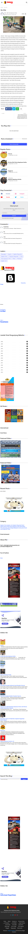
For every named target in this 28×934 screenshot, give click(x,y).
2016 (14, 365)
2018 (14, 360)
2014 (14, 369)
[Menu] (2, 2)
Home (2, 7)
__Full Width (14, 923)
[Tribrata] (3, 154)
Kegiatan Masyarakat (17, 254)
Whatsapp (17, 108)
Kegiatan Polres (4, 256)
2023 (14, 348)
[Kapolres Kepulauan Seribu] (3, 180)
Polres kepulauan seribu (6, 258)
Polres (21, 256)
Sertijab (4, 529)
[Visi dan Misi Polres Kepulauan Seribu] (3, 163)
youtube (8, 197)
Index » (1, 320)
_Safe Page (6, 926)
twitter (22, 197)
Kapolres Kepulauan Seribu (14, 179)
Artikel (3, 311)
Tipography (13, 928)
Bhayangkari (3, 254)
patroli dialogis (11, 527)
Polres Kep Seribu (4, 527)
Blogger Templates (11, 930)
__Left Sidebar (6, 923)
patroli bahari (22, 526)
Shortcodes (19, 928)
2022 (14, 351)
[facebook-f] (11, 915)
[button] (26, 2)
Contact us (14, 921)
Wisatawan (19, 258)
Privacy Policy (21, 921)
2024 (14, 346)
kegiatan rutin (4, 261)
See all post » (3, 309)
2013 (14, 372)
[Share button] (21, 108)
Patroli (23, 525)
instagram (22, 193)
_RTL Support (21, 926)
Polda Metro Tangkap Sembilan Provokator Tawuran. (10, 696)
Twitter (13, 108)
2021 (14, 353)
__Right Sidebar (21, 923)
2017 (14, 363)
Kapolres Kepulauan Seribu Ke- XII (7, 741)
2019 (14, 358)
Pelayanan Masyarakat (13, 256)
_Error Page (13, 926)
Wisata (14, 258)
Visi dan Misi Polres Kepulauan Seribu (17, 162)
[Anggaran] (3, 171)
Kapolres (9, 254)
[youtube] (15, 915)
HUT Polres (8, 529)
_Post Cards (7, 924)
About (9, 921)
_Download (20, 924)
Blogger (7, 928)
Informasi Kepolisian (8, 811)
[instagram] (17, 915)
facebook (8, 193)
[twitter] (13, 915)
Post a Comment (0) (14, 144)
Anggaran (10, 171)
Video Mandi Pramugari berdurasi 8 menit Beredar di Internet (12, 685)
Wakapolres (16, 527)
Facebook (9, 108)
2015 (14, 367)
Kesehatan (4, 322)
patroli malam (7, 526)
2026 (14, 341)
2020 (14, 355)
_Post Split (14, 924)
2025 (14, 344)
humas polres (21, 527)
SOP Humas (2, 730)
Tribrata (1, 645)
